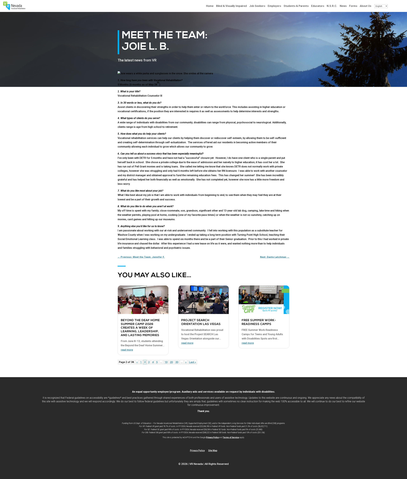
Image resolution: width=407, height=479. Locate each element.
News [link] (343, 6)
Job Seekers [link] (257, 6)
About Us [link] (365, 6)
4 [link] (153, 362)
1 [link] (141, 362)
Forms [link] (353, 6)
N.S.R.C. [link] (332, 6)
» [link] (185, 362)
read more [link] (127, 349)
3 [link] (149, 362)
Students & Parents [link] (296, 6)
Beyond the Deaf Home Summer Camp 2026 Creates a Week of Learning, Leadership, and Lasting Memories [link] (140, 328)
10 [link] (166, 362)
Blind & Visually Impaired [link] (231, 6)
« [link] (137, 362)
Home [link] (210, 6)
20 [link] (171, 362)
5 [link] (157, 362)
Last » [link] (192, 362)
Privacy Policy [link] (212, 437)
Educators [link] (317, 6)
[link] (14, 9)
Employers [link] (274, 6)
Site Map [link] (212, 450)
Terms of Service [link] (231, 437)
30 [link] (176, 362)
